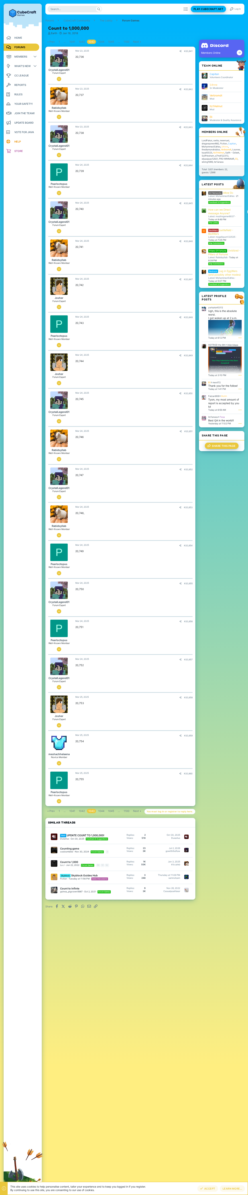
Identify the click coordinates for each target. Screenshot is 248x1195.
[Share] (180, 51)
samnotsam (174, 878)
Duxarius (64, 838)
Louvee (236, 149)
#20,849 (188, 355)
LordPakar (207, 140)
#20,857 (188, 659)
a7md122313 (221, 155)
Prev (52, 41)
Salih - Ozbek (232, 152)
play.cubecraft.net (208, 9)
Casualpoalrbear (171, 891)
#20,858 (188, 697)
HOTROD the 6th (216, 345)
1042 (82, 41)
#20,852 (188, 469)
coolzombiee (66, 851)
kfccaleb (175, 864)
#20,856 (188, 621)
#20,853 (188, 507)
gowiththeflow (173, 851)
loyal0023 (207, 152)
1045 (111, 41)
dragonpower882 (210, 143)
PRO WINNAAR (226, 158)
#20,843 (188, 127)
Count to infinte (69, 888)
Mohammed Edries (211, 146)
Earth (54, 33)
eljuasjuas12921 (210, 158)
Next (136, 41)
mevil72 (217, 382)
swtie (216, 140)
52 (107, 865)
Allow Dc (221, 192)
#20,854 (188, 545)
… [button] (65, 41)
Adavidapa (232, 345)
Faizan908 (213, 396)
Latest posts (213, 184)
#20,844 (188, 165)
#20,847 (188, 279)
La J (62, 865)
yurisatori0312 (215, 307)
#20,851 (188, 431)
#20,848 (188, 317)
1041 (72, 41)
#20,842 (188, 89)
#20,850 (188, 393)
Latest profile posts (214, 297)
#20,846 (188, 241)
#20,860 (188, 773)
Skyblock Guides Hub (84, 875)
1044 (101, 41)
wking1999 (207, 161)
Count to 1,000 (69, 861)
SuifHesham (208, 155)
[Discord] (239, 52)
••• (240, 337)
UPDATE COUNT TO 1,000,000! (85, 835)
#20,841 (188, 51)
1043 (91, 41)
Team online (212, 65)
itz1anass (218, 161)
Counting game (69, 848)
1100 (126, 41)
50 (98, 865)
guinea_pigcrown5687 (71, 891)
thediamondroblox (211, 149)
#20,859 (188, 735)
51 (102, 865)
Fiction (63, 878)
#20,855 (188, 583)
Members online (215, 131)
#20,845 (188, 203)
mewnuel (224, 140)
